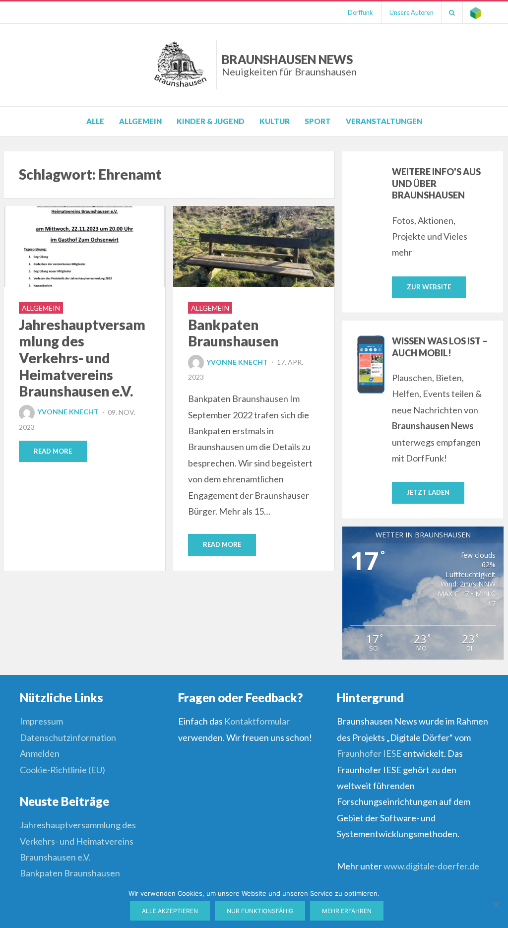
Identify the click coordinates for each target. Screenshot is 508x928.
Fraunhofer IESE (369, 753)
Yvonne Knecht (68, 411)
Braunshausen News (289, 64)
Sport (318, 121)
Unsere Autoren (411, 12)
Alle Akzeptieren (170, 911)
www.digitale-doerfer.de (431, 866)
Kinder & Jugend (211, 121)
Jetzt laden (428, 492)
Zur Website (429, 287)
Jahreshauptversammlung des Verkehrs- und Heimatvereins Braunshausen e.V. (82, 357)
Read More (53, 451)
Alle (95, 121)
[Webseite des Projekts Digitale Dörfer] (476, 12)
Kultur (274, 121)
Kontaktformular (257, 721)
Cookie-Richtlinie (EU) (62, 769)
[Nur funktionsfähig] (496, 905)
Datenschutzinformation (68, 737)
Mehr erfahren (347, 911)
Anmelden (40, 753)
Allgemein (140, 121)
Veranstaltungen (384, 121)
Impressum (41, 721)
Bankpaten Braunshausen (233, 333)
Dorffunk (360, 12)
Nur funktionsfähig (260, 911)
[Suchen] (452, 12)
